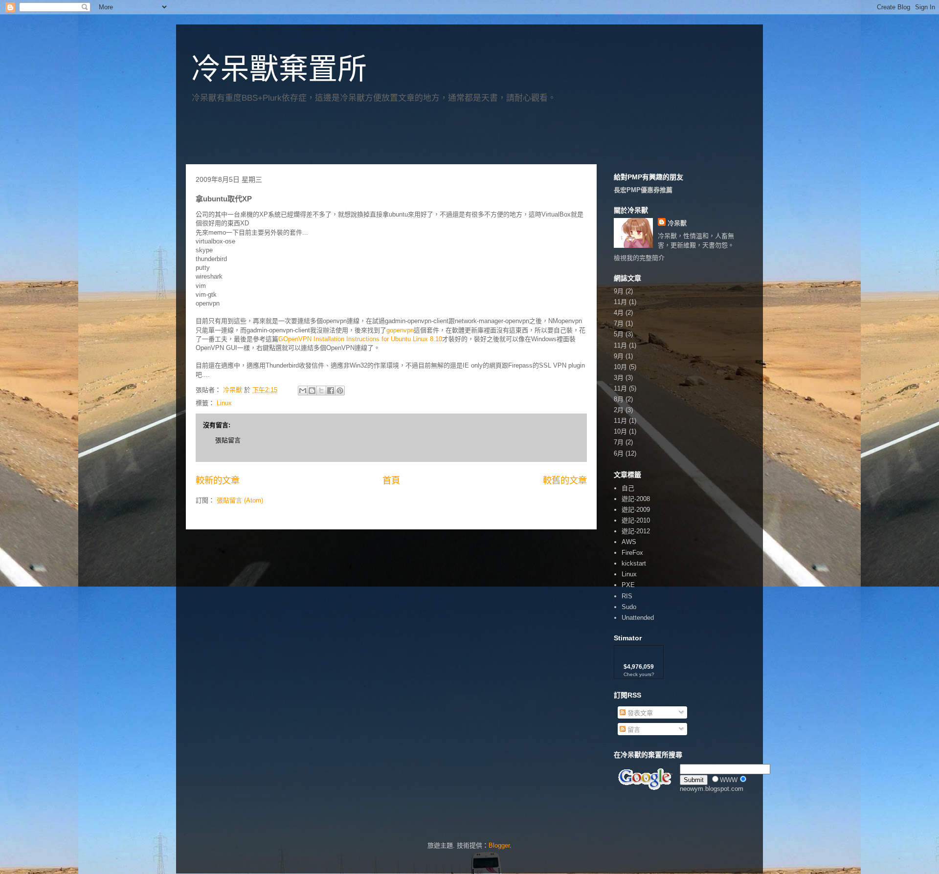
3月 (619, 377)
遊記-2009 (636, 509)
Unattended (638, 617)
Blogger (499, 845)
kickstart (634, 563)
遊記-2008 (636, 499)
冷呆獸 (677, 223)
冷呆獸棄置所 (279, 69)
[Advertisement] (300, 137)
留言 (633, 729)
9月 (619, 291)
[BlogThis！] (312, 390)
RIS (627, 596)
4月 (619, 312)
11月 (620, 302)
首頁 (391, 480)
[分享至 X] (321, 390)
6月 (619, 453)
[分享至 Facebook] (330, 390)
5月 (619, 334)
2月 (619, 410)
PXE (628, 585)
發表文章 (639, 713)
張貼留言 (228, 440)
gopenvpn (400, 330)
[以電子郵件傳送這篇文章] (303, 390)
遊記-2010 (636, 520)
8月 (619, 399)
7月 (619, 323)
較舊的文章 (565, 480)
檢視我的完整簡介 (639, 258)
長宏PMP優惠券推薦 (643, 190)
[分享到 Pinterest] (340, 390)
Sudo (629, 607)
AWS (629, 542)
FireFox (632, 552)
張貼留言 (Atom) (240, 500)
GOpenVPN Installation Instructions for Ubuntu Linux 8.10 (360, 339)
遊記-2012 (636, 531)
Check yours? (639, 674)
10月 (620, 367)
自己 (628, 488)
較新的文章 (218, 480)
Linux (224, 403)
